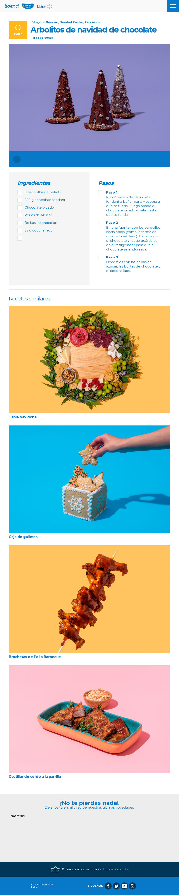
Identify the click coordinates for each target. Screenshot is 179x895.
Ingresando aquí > (115, 869)
